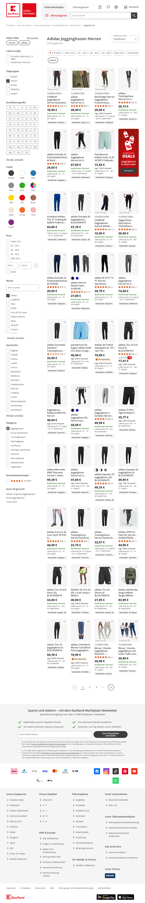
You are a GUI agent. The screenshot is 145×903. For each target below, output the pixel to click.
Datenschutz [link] (40, 888)
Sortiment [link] (80, 816)
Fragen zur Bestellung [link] (53, 843)
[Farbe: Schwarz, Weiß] (96, 470)
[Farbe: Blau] (77, 278)
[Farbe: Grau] (105, 470)
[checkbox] (21, 57)
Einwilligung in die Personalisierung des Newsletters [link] (61, 753)
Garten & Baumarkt (19, 810)
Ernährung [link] (81, 837)
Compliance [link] (25, 888)
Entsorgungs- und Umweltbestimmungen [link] (76, 888)
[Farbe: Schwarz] (72, 278)
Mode (12, 832)
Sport (12, 842)
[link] (80, 7)
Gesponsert (52, 89)
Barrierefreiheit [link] (104, 888)
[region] (24, 259)
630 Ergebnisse (55, 43)
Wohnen (14, 826)
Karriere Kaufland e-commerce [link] (123, 857)
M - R (45, 816)
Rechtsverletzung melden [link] (51, 874)
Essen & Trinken (17, 853)
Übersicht (47, 800)
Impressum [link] (11, 888)
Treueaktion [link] (81, 826)
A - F (45, 805)
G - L (45, 810)
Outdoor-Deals (17, 800)
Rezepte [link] (79, 821)
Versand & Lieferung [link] (52, 867)
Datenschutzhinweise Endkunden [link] (119, 834)
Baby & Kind (16, 821)
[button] (55, 53)
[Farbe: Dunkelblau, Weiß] (101, 470)
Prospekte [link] (80, 805)
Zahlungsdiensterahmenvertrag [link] (124, 822)
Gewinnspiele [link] (82, 832)
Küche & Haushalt (18, 816)
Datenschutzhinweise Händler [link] (123, 827)
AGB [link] (52, 888)
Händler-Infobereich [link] (85, 865)
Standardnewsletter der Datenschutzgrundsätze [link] (48, 744)
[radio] (21, 241)
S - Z (45, 821)
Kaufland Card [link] (82, 810)
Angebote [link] (80, 800)
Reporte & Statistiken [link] (119, 800)
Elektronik (14, 805)
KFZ (11, 848)
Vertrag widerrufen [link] (52, 856)
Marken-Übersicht (18, 859)
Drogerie (14, 837)
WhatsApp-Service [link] (84, 848)
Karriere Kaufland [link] (117, 852)
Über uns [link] (113, 805)
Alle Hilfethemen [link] (51, 838)
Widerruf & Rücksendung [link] (49, 851)
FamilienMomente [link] (84, 842)
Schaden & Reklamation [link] (54, 862)
